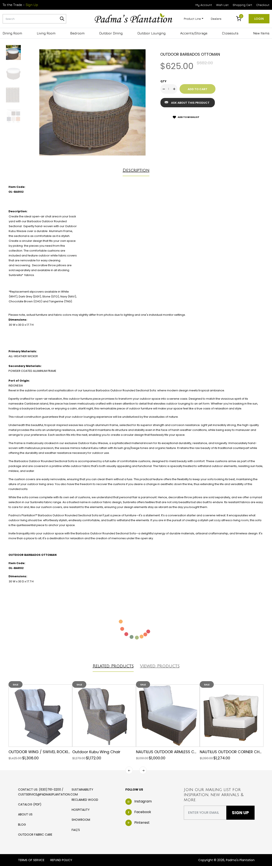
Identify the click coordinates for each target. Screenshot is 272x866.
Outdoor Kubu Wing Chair (96, 751)
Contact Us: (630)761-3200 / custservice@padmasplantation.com (48, 791)
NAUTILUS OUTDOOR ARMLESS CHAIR (169, 751)
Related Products (113, 666)
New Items (261, 33)
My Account (204, 5)
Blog (22, 824)
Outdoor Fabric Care (35, 834)
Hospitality (81, 810)
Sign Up (32, 5)
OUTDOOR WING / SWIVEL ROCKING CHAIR (47, 751)
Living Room (46, 33)
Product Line (192, 18)
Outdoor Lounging (151, 33)
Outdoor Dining (111, 33)
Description (136, 170)
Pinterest (142, 822)
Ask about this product (190, 103)
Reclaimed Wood (85, 800)
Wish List (222, 5)
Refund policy (61, 860)
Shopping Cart (242, 5)
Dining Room (12, 33)
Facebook (142, 811)
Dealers (216, 18)
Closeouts (230, 33)
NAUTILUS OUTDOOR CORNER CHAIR (232, 751)
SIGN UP (240, 813)
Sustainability (82, 789)
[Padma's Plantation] (134, 18)
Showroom (81, 820)
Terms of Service (31, 860)
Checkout (262, 5)
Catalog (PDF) (29, 804)
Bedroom (77, 33)
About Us (25, 814)
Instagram (143, 801)
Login (259, 19)
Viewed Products (160, 666)
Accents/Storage (193, 33)
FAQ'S (76, 830)
